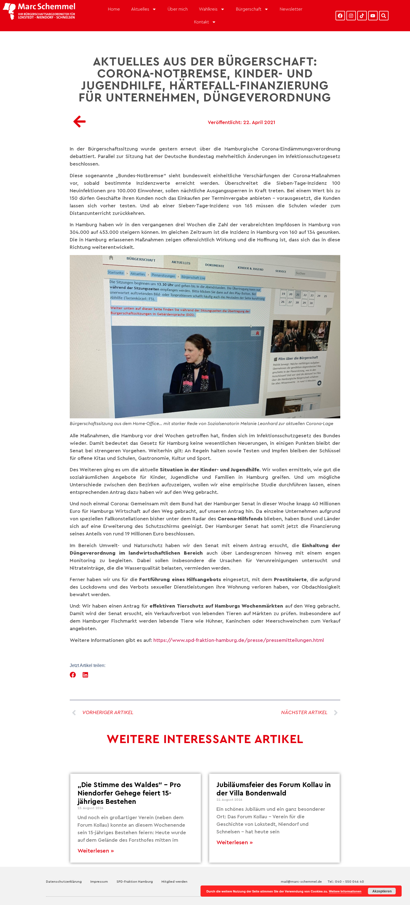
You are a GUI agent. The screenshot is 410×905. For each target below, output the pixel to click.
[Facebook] (340, 15)
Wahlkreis (208, 9)
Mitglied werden (174, 881)
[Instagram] (351, 15)
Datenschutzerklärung (64, 881)
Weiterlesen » (96, 851)
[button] (73, 674)
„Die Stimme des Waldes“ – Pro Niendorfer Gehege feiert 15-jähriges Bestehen (129, 793)
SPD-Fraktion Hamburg (135, 881)
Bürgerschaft (248, 9)
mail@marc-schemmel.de (301, 881)
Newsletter (291, 9)
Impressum (99, 881)
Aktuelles (140, 9)
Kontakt (201, 22)
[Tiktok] (362, 15)
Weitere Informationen (345, 891)
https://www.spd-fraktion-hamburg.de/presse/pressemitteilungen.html (238, 640)
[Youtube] (373, 15)
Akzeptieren (382, 891)
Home (114, 9)
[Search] (384, 15)
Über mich (178, 9)
